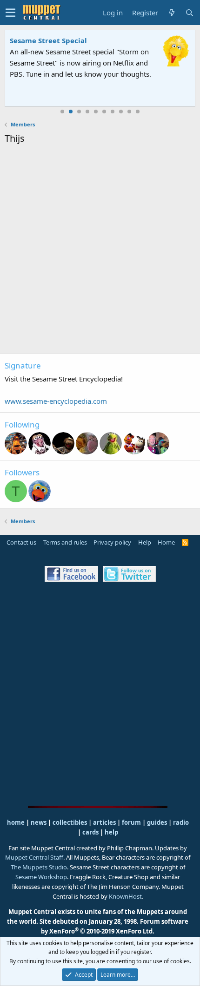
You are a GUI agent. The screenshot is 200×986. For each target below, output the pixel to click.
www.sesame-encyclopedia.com (56, 401)
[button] (10, 12)
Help (144, 542)
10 (138, 111)
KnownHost (125, 896)
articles (105, 822)
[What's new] (171, 12)
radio (181, 822)
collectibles (70, 822)
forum (131, 822)
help (111, 832)
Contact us (21, 542)
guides (157, 822)
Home (166, 542)
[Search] (189, 12)
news (39, 822)
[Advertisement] (100, 250)
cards (90, 832)
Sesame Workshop (41, 877)
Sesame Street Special (48, 40)
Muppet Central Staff (34, 857)
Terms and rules (65, 542)
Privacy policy (112, 542)
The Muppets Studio (39, 867)
